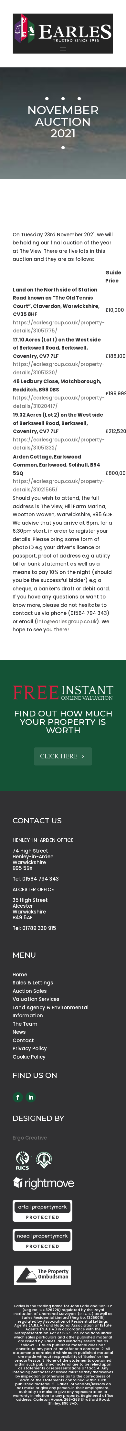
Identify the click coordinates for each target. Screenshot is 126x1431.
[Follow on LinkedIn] (31, 1097)
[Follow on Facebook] (18, 1097)
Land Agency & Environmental (51, 1007)
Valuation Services (36, 999)
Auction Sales (30, 991)
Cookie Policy (29, 1056)
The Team (25, 1024)
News (19, 1032)
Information (28, 1015)
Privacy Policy (30, 1048)
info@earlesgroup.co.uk (67, 621)
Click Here (59, 756)
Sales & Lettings (33, 982)
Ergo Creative (30, 1137)
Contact (23, 1040)
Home (20, 974)
